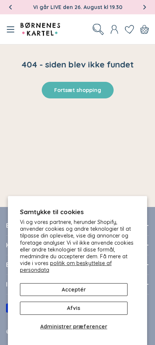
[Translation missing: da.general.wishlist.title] (129, 29)
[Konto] (114, 29)
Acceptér (74, 289)
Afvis (73, 308)
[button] (10, 7)
